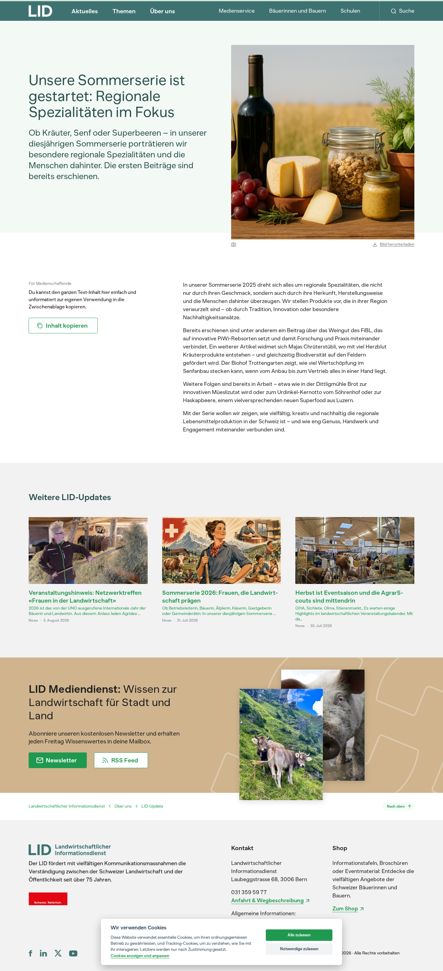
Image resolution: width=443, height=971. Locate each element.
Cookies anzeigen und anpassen (140, 955)
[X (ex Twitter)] (58, 953)
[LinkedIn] (43, 953)
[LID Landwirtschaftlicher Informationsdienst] (70, 849)
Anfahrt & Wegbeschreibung (267, 900)
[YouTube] (73, 953)
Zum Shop (345, 908)
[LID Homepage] (40, 11)
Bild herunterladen (397, 244)
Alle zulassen (299, 935)
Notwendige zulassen (299, 949)
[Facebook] (31, 953)
